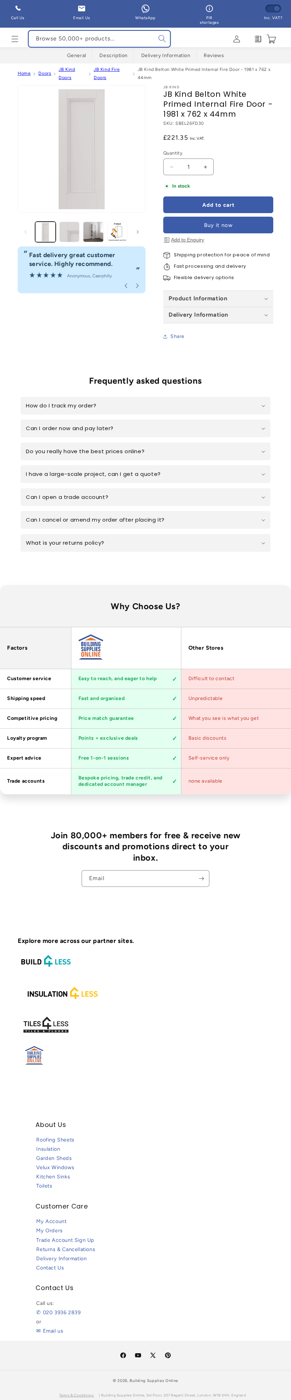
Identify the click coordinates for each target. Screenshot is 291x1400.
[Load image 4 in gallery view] (117, 232)
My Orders (49, 1230)
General (76, 55)
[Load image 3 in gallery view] (93, 232)
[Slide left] (25, 232)
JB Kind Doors (67, 73)
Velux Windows (55, 1167)
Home (24, 73)
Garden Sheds (54, 1158)
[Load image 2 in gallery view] (69, 232)
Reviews (214, 55)
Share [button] (177, 336)
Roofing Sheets (55, 1140)
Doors (44, 73)
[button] (15, 39)
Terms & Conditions (76, 1395)
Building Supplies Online (154, 1380)
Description (113, 55)
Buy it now (218, 225)
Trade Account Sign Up (65, 1240)
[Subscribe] (201, 878)
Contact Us (50, 1268)
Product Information (198, 298)
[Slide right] (138, 232)
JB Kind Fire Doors (107, 73)
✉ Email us (49, 1331)
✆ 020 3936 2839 (58, 1312)
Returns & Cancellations (65, 1249)
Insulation (48, 1149)
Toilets (44, 1186)
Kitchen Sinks (53, 1176)
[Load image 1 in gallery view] (45, 232)
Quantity (172, 153)
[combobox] (99, 39)
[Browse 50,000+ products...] (162, 38)
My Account (51, 1221)
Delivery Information (166, 55)
